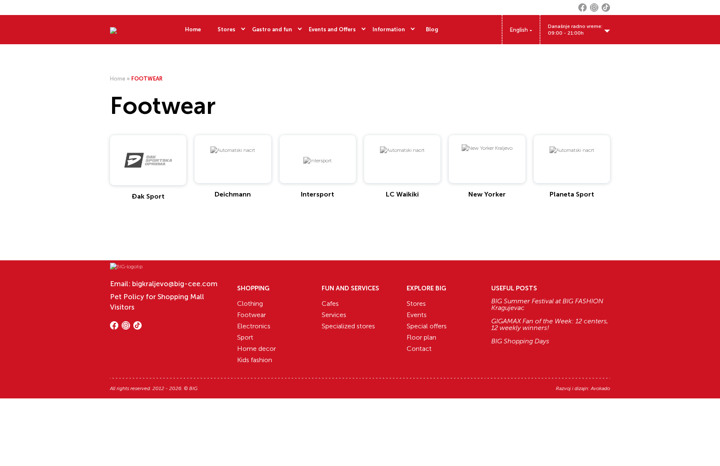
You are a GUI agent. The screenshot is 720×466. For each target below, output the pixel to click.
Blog (432, 29)
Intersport (317, 194)
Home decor (256, 349)
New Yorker (487, 194)
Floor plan (421, 337)
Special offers (427, 326)
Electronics (253, 326)
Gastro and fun (272, 29)
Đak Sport (148, 196)
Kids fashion (254, 360)
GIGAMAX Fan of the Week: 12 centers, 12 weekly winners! (549, 324)
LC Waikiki (402, 194)
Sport (245, 337)
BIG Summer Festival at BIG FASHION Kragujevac (547, 304)
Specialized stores (348, 326)
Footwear (251, 315)
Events (417, 315)
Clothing (250, 303)
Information (388, 29)
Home (193, 29)
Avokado (600, 388)
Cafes (330, 303)
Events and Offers (332, 29)
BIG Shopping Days (520, 341)
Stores (226, 29)
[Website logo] (126, 30)
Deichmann (233, 194)
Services (334, 315)
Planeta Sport (572, 194)
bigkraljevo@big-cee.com (175, 284)
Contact (419, 349)
